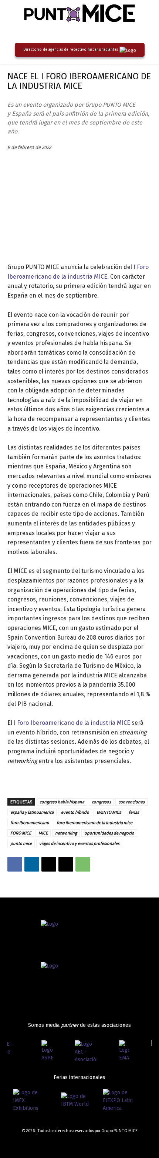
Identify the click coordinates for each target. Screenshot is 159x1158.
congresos (101, 801)
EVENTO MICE (109, 812)
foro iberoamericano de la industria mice (94, 822)
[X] (48, 864)
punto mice (21, 843)
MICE (43, 833)
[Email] (65, 864)
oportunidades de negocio (109, 833)
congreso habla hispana (62, 801)
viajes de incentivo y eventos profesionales (79, 843)
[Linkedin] (31, 864)
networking (66, 833)
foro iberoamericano (29, 822)
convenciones (131, 801)
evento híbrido (75, 812)
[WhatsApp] (82, 864)
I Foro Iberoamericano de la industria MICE (72, 722)
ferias (134, 812)
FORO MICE (20, 833)
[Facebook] (14, 864)
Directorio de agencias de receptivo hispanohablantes (70, 49)
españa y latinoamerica (32, 812)
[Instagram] (123, 1143)
